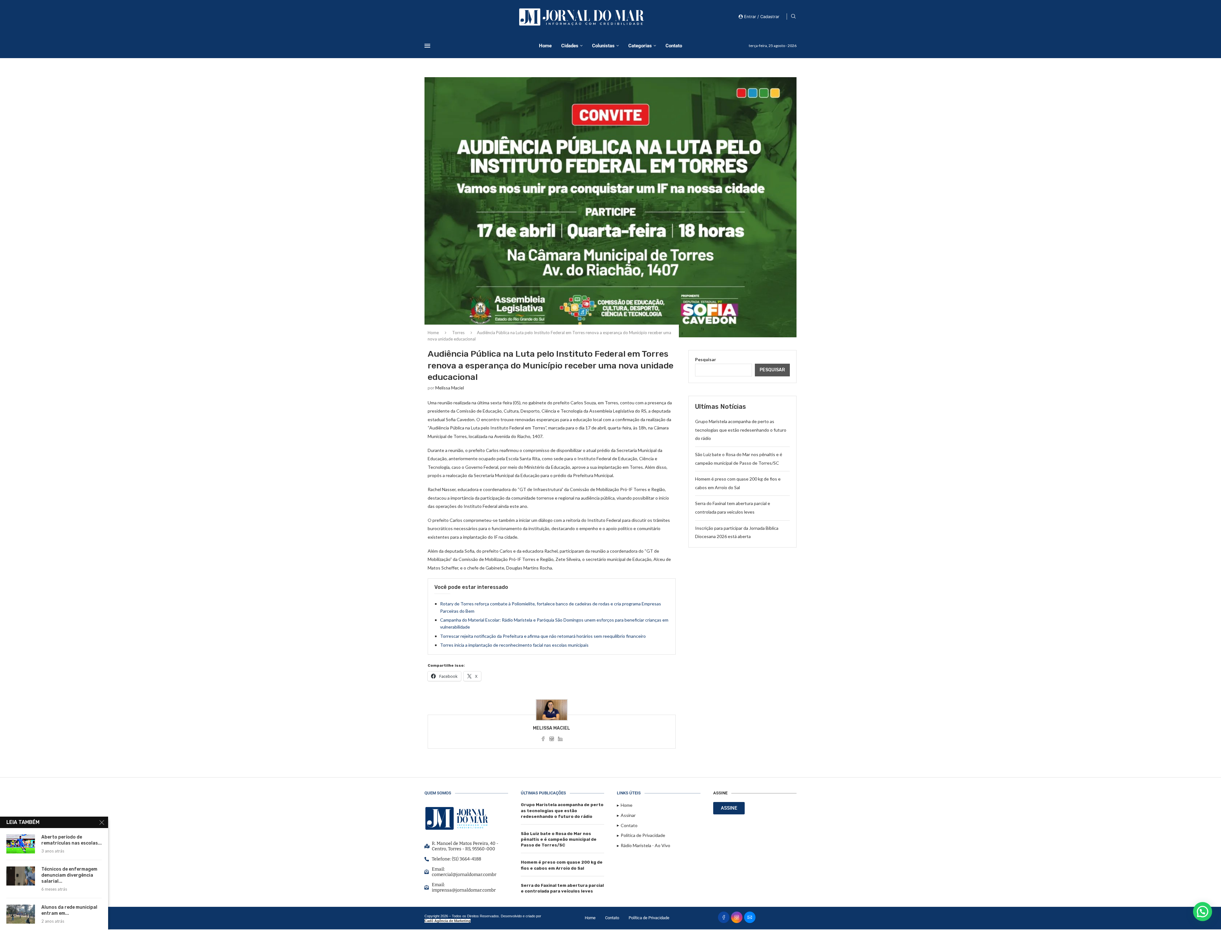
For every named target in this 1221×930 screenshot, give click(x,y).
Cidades (569, 46)
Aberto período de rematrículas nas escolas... (71, 840)
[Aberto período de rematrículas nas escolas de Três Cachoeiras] (20, 843)
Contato (674, 46)
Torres (458, 332)
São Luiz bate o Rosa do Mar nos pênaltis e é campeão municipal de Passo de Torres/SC (559, 839)
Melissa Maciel (449, 387)
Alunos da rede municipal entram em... (69, 910)
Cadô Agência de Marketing (447, 921)
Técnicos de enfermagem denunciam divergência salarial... (69, 875)
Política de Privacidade (649, 917)
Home (545, 46)
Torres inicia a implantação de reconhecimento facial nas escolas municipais (514, 645)
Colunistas (603, 46)
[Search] (793, 16)
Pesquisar (705, 359)
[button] (1202, 911)
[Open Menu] (427, 46)
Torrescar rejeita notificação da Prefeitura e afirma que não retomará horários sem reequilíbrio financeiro (543, 636)
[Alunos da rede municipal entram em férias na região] (20, 914)
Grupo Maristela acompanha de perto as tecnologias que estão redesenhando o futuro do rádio (740, 430)
